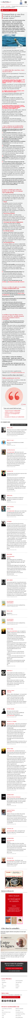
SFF (2, 984)
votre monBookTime (8, 192)
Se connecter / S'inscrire (21, 1)
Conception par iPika (20, 1013)
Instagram (12, 1001)
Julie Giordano (10, 506)
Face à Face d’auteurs (9, 213)
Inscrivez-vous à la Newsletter (14, 968)
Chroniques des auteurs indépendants (13, 222)
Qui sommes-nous (6, 1012)
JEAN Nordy (9, 495)
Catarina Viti (10, 471)
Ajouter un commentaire (20, 424)
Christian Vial (10, 828)
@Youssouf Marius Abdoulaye (13, 797)
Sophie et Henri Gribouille (10, 691)
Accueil (2, 6)
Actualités (8, 6)
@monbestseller (10, 723)
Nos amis (18, 1010)
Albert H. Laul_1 (10, 440)
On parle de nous (19, 1012)
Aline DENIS (9, 554)
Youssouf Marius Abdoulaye (11, 811)
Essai (3, 987)
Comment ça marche (7, 1008)
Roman (3, 980)
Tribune (5, 201)
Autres (17, 987)
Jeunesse (4, 985)
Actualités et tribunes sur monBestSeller (14, 417)
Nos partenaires (19, 1017)
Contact (4, 1013)
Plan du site (18, 1015)
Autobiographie (19, 980)
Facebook (3, 1001)
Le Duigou (9, 521)
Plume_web (9, 427)
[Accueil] (6, 2)
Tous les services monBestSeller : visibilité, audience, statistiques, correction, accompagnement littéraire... (13, 413)
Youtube (8, 1001)
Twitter (5, 1001)
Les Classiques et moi (8, 242)
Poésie (17, 984)
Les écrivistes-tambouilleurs (10, 602)
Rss (15, 1001)
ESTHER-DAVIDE (10, 709)
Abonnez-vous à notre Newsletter (10, 997)
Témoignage (18, 982)
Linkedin (10, 1001)
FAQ (3, 1010)
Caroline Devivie (11, 450)
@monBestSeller (10, 452)
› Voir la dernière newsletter (14, 970)
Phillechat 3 (9, 670)
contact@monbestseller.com (11, 288)
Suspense (4, 982)
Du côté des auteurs (8, 231)
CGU (3, 1015)
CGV (3, 1017)
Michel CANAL (10, 629)
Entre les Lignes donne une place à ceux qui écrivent (13, 932)
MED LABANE (10, 580)
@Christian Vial (10, 840)
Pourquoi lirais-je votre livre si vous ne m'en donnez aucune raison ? (14, 7)
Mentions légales (19, 1008)
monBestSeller (10, 794)
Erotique (17, 985)
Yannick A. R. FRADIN (11, 721)
